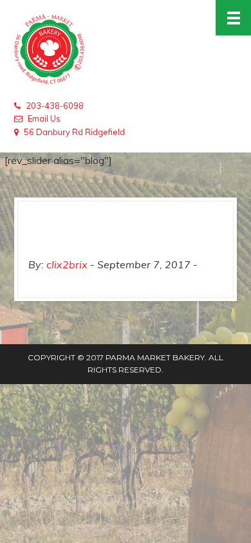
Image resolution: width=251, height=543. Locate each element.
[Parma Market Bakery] (125, 49)
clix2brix (67, 264)
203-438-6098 (55, 105)
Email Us (44, 118)
